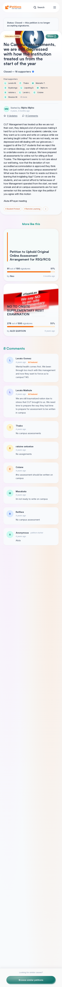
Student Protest (12, 209)
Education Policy (12, 36)
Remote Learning (32, 209)
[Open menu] (54, 7)
